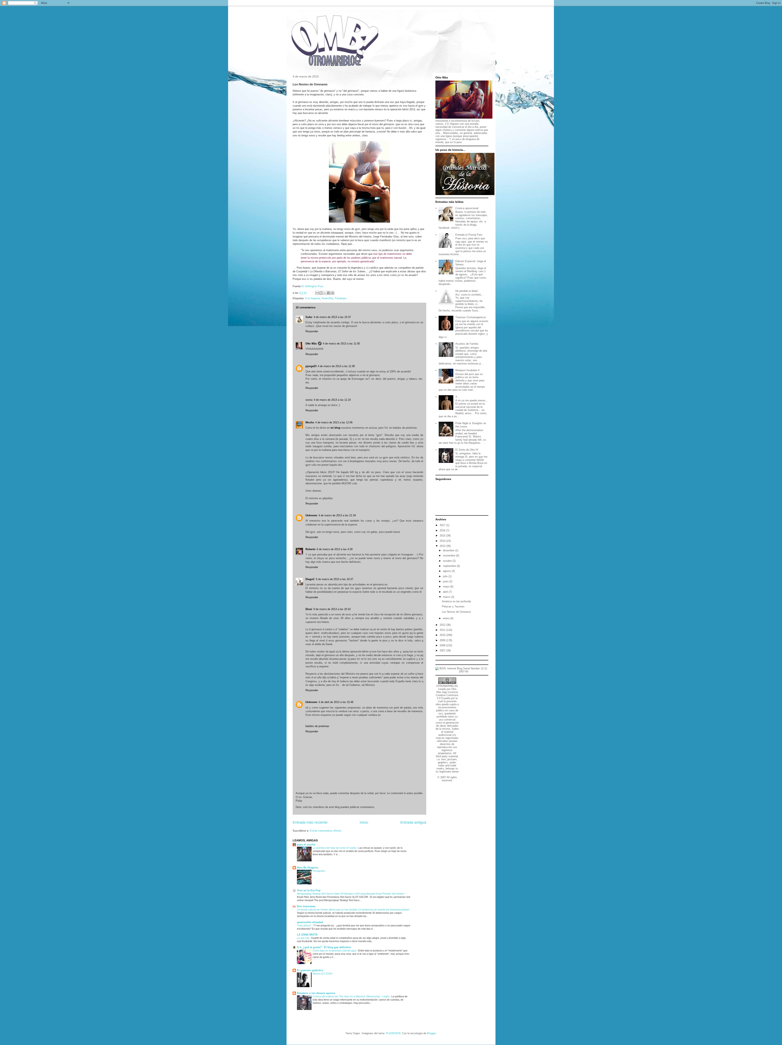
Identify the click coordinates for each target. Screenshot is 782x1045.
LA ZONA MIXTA (307, 934)
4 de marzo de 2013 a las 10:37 (332, 317)
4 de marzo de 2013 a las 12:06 (334, 422)
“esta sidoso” (304, 925)
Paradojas (341, 298)
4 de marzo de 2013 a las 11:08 (336, 366)
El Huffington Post (312, 286)
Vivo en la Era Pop (309, 890)
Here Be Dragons (307, 867)
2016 (443, 530)
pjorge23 (310, 366)
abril (446, 591)
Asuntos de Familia (466, 343)
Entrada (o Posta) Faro (468, 234)
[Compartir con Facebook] (329, 293)
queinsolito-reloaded (310, 922)
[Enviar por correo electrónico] (317, 293)
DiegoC (310, 579)
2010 (443, 635)
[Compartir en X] (325, 293)
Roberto (310, 549)
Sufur (308, 317)
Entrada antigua (413, 822)
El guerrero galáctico (310, 970)
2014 (443, 540)
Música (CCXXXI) (323, 973)
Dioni (308, 609)
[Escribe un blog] (321, 293)
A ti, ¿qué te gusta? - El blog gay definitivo (324, 947)
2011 (443, 629)
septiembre (450, 565)
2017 (443, 525)
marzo (447, 596)
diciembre (449, 550)
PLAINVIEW (393, 1033)
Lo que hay (303, 938)
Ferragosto (319, 871)
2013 (443, 545)
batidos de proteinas (317, 726)
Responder (311, 331)
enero (446, 618)
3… (457, 396)
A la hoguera (312, 298)
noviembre (449, 555)
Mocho (309, 422)
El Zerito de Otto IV (466, 449)
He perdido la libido (466, 290)
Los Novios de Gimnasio (456, 611)
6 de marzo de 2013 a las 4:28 (335, 549)
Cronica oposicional (466, 208)
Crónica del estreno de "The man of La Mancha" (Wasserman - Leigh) (351, 996)
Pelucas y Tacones (453, 606)
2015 (443, 535)
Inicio (364, 822)
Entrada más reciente (310, 822)
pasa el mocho (306, 844)
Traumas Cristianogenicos (470, 317)
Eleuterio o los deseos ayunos (316, 993)
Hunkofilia (327, 298)
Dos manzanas (306, 906)
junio (446, 581)
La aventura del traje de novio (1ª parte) (335, 847)
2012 (443, 624)
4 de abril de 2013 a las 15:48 (336, 702)
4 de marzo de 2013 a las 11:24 (332, 399)
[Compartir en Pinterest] (333, 293)
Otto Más (311, 343)
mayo (446, 586)
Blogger (431, 1033)
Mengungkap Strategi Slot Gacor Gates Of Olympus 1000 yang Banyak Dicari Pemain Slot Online (351, 893)
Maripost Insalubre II (467, 370)
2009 (443, 640)
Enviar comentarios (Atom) (325, 830)
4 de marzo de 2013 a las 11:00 (341, 343)
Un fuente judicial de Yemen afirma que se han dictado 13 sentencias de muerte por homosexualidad (353, 909)
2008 (443, 645)
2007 (443, 650)
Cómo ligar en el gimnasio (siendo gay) (335, 950)
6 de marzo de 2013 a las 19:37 (334, 579)
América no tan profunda (456, 601)
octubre (448, 560)
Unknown (311, 515)
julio (445, 576)
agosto (447, 571)
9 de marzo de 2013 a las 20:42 (332, 609)
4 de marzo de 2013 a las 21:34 (337, 515)
